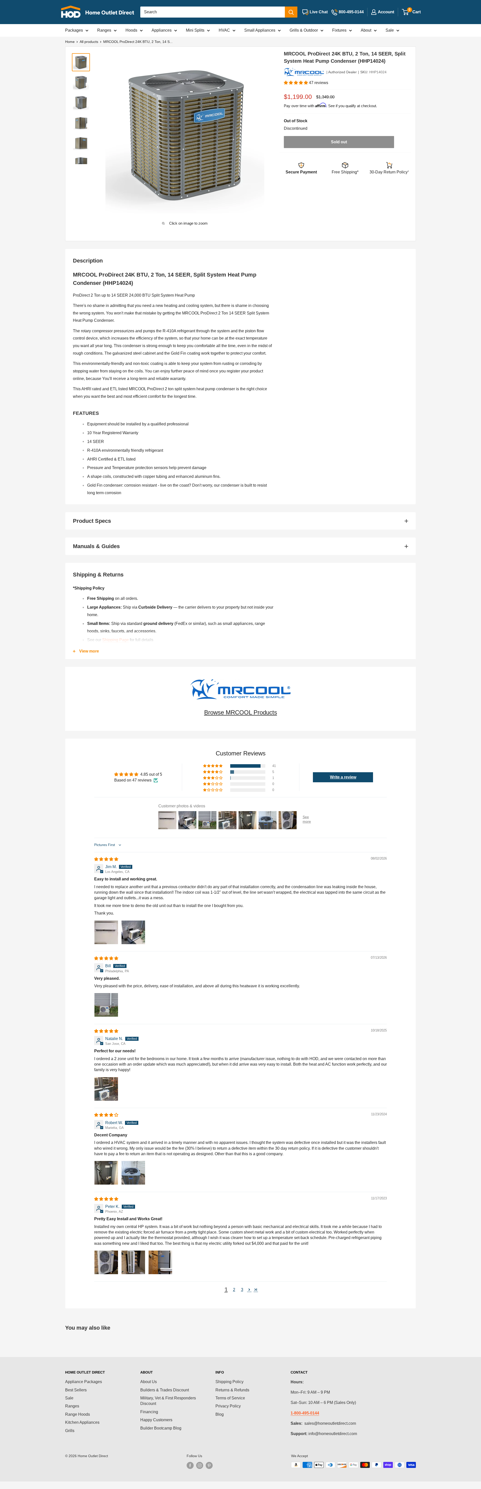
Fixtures (339, 30)
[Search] (291, 12)
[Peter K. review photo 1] (106, 1262)
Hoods (131, 30)
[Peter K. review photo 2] (133, 1262)
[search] (212, 12)
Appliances (162, 30)
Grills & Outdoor (304, 30)
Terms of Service (230, 1398)
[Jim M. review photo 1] (106, 932)
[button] (296, 83)
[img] (106, 859)
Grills (69, 1431)
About (366, 30)
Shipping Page (115, 640)
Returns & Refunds (232, 1390)
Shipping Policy (229, 1382)
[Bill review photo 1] (106, 1005)
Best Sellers (76, 1390)
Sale (390, 30)
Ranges (104, 30)
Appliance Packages (83, 1382)
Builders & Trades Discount (164, 1390)
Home (70, 42)
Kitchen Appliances (82, 1422)
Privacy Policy (228, 1406)
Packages (74, 30)
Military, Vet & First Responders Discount (168, 1401)
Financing (149, 1412)
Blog (219, 1414)
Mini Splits (195, 30)
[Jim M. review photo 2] (133, 932)
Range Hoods (77, 1414)
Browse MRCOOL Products (240, 712)
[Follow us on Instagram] (199, 1465)
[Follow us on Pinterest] (209, 1465)
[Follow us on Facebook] (190, 1465)
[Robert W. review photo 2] (133, 1173)
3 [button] (242, 1289)
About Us (148, 1382)
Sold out (339, 142)
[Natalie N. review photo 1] (106, 1089)
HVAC (224, 30)
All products (89, 42)
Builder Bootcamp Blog (160, 1428)
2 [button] (234, 1289)
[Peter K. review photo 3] (160, 1262)
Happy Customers (156, 1420)
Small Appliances (259, 30)
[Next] (259, 133)
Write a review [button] (343, 777)
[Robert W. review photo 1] (106, 1173)
